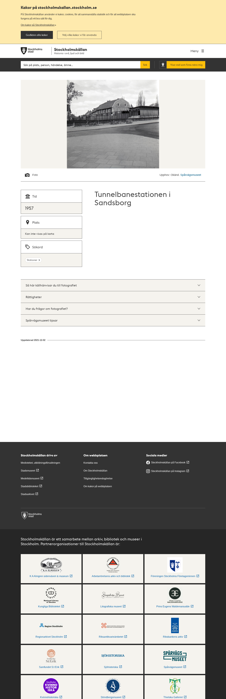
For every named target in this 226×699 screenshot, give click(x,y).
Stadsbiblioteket (29, 486)
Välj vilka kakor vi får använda (79, 34)
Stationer (32, 260)
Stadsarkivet (27, 494)
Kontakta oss (90, 462)
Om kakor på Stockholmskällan (38, 25)
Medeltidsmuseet (30, 478)
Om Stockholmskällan (95, 470)
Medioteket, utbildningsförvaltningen (40, 462)
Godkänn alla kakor (37, 34)
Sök (145, 64)
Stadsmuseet (28, 470)
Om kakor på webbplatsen (97, 486)
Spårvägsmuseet (190, 174)
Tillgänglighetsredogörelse (98, 478)
